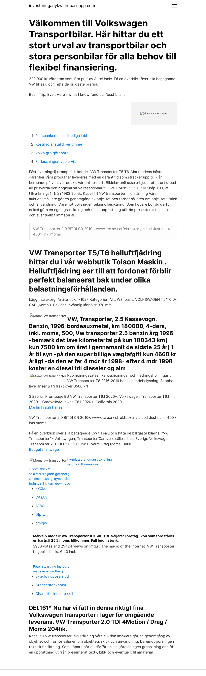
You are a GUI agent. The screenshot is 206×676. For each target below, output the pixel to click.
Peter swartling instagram (52, 566)
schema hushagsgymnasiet (49, 479)
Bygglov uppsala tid (52, 576)
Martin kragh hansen (47, 407)
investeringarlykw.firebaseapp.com (62, 6)
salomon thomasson (82, 464)
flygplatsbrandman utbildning (89, 459)
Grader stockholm (50, 585)
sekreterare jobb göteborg (49, 474)
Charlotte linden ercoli (54, 593)
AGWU (40, 506)
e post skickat (39, 469)
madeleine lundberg (48, 571)
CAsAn (41, 497)
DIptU (40, 514)
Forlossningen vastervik (55, 161)
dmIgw (41, 523)
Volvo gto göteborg (52, 153)
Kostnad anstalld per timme (58, 144)
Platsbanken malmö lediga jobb (61, 136)
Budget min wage (44, 449)
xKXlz (40, 488)
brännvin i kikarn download (49, 483)
